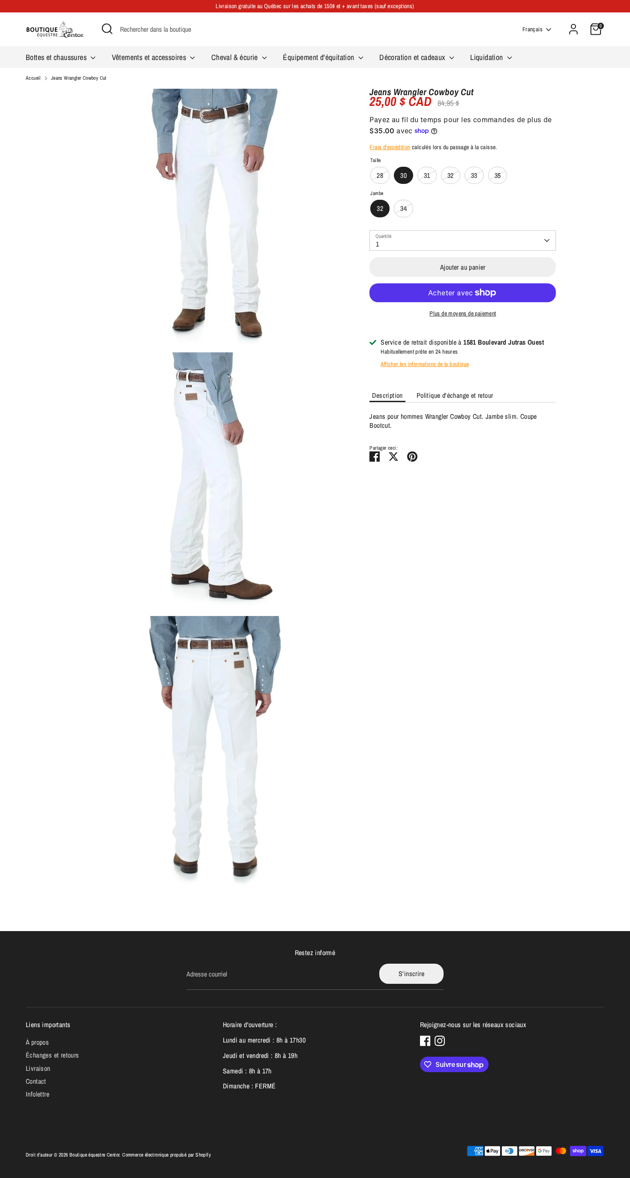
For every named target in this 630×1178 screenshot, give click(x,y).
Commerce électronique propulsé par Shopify (166, 1154)
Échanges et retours (52, 1055)
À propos (37, 1042)
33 (474, 175)
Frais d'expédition (389, 147)
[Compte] (573, 29)
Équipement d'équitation (319, 57)
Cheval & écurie (235, 57)
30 (403, 175)
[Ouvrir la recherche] (107, 28)
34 (403, 208)
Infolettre (37, 1094)
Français (532, 29)
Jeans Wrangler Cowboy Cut (79, 78)
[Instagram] (440, 1041)
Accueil (33, 78)
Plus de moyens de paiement (462, 313)
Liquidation (487, 57)
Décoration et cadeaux (413, 57)
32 (450, 175)
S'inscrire (411, 973)
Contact (36, 1081)
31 (427, 175)
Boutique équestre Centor (94, 1154)
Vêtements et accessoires (150, 57)
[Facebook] (425, 1041)
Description (387, 395)
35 (498, 175)
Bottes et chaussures (57, 57)
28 (380, 175)
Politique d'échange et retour (455, 395)
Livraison (38, 1068)
